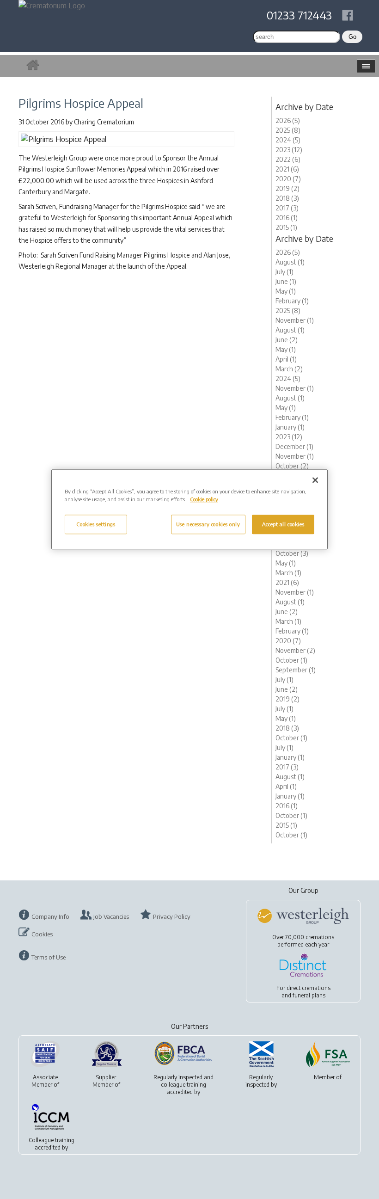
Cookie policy (204, 499)
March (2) (289, 369)
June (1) (285, 281)
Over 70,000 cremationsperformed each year (303, 941)
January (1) (290, 427)
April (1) (286, 359)
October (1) (291, 660)
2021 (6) (287, 169)
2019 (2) (287, 188)
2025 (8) (287, 130)
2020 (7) (288, 179)
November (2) (295, 650)
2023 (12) (288, 150)
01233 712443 (299, 15)
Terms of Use (48, 957)
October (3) (291, 553)
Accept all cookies (283, 524)
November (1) (294, 320)
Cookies (42, 934)
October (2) (292, 466)
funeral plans (309, 995)
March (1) (288, 573)
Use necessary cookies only (208, 524)
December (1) (294, 446)
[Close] (315, 480)
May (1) (285, 291)
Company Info (50, 916)
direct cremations (308, 987)
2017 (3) (287, 208)
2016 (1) (286, 217)
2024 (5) (287, 140)
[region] (189, 509)
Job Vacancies (111, 916)
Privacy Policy (171, 916)
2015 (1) (286, 227)
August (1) (290, 262)
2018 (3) (287, 198)
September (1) (295, 670)
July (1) (284, 272)
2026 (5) (287, 120)
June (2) (286, 340)
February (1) (292, 301)
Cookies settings (95, 524)
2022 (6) (287, 159)
